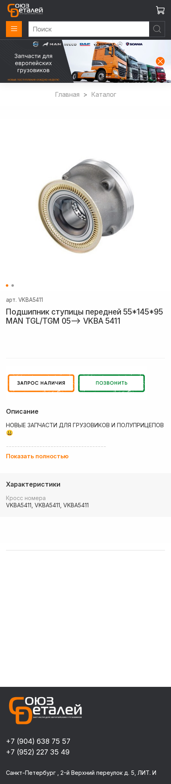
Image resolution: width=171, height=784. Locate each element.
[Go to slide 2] (13, 285)
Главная (67, 94)
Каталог (103, 94)
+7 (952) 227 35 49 (38, 752)
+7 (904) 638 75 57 (38, 741)
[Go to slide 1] (7, 285)
